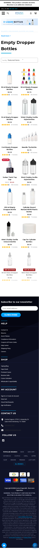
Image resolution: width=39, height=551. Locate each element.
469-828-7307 (13, 9)
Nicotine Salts (5, 375)
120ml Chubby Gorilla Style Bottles (29, 118)
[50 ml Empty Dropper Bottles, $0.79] (29, 76)
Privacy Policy (27, 537)
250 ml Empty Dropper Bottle (9, 208)
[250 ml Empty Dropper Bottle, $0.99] (9, 196)
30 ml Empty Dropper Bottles (9, 88)
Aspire (33, 456)
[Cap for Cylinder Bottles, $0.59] (29, 228)
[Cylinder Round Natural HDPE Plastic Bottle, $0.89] (29, 196)
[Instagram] (3, 440)
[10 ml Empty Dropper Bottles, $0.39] (9, 106)
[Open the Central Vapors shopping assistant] (35, 545)
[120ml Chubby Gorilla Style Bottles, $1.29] (29, 106)
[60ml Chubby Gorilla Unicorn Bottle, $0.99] (9, 228)
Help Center (5, 345)
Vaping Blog (5, 366)
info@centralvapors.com (13, 430)
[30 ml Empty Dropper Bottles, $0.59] (9, 76)
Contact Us (4, 330)
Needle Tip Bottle (29, 147)
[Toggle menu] (3, 13)
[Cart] (35, 13)
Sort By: (4, 60)
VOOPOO (17, 456)
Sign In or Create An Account (10, 396)
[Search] (8, 13)
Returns (3, 333)
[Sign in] (31, 13)
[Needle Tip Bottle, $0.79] (29, 136)
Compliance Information (8, 339)
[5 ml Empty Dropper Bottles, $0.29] (9, 136)
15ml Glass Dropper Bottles (29, 274)
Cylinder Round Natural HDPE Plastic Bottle (29, 209)
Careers (3, 351)
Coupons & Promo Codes (9, 342)
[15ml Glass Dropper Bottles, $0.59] (29, 258)
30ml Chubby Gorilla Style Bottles (29, 178)
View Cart (4, 399)
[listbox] (15, 60)
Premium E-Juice (6, 372)
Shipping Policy (6, 348)
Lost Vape (32, 460)
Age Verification (6, 405)
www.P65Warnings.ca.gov (25, 517)
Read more (5, 36)
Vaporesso (7, 456)
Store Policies (5, 336)
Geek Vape (31, 452)
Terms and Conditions (15, 537)
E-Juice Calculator (6, 378)
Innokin (13, 460)
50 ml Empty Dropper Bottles (29, 88)
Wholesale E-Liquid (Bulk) (9, 381)
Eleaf (5, 460)
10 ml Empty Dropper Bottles (9, 118)
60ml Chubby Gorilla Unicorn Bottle (10, 241)
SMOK (22, 452)
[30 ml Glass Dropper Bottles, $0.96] (9, 258)
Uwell (26, 456)
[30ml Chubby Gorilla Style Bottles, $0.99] (29, 166)
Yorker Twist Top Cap (10, 178)
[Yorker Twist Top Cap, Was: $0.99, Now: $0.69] (9, 166)
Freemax (22, 460)
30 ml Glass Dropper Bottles (10, 274)
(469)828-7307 (9, 425)
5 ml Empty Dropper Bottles (10, 148)
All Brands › (19, 464)
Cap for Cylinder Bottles (29, 241)
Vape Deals (4, 369)
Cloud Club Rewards (7, 402)
